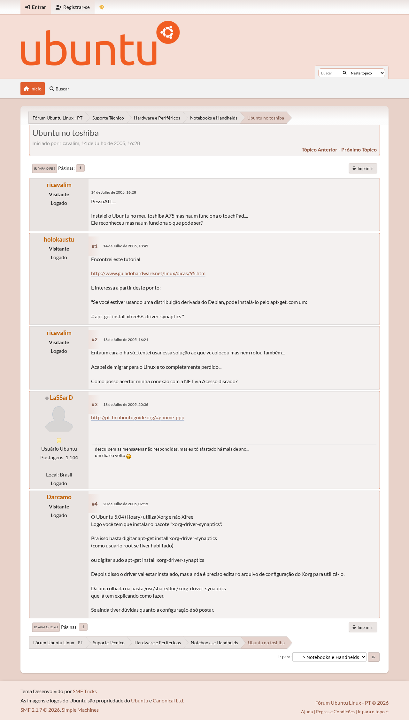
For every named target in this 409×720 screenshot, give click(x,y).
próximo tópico (359, 149)
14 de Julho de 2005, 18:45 (125, 246)
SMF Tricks (85, 691)
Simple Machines (80, 710)
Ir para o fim (44, 168)
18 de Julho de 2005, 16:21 (125, 339)
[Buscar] (345, 72)
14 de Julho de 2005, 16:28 (113, 192)
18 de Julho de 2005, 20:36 (125, 404)
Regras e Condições (335, 711)
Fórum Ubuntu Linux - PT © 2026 (352, 703)
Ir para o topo (46, 627)
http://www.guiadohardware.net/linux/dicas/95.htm (148, 273)
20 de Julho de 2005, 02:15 (125, 504)
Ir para (284, 656)
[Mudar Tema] (102, 7)
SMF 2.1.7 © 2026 (40, 710)
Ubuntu (139, 700)
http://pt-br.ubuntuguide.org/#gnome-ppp (137, 417)
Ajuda (307, 711)
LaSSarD (61, 397)
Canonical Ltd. (168, 700)
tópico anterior (319, 149)
